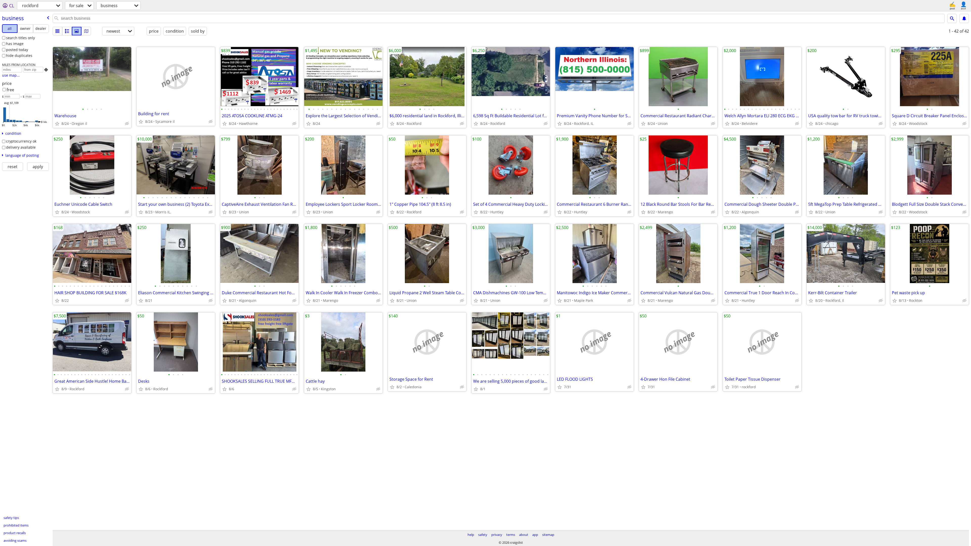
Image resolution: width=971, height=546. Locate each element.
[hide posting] (127, 124)
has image (15, 43)
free (10, 90)
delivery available (21, 147)
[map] (86, 31)
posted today (17, 49)
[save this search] (964, 18)
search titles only (20, 37)
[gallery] (76, 31)
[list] (57, 31)
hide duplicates (19, 55)
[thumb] (67, 31)
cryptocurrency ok (21, 141)
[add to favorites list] (57, 124)
